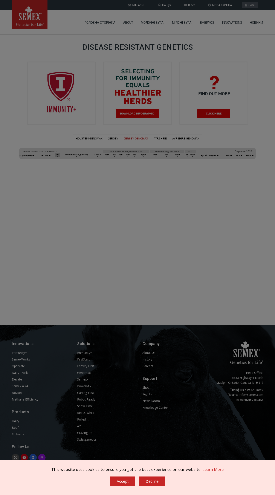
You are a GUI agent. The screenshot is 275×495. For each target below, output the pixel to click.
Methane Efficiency (25, 399)
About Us (148, 353)
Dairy (15, 421)
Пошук (166, 5)
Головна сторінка (99, 23)
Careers (147, 366)
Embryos (207, 23)
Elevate (17, 379)
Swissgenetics (86, 439)
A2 (79, 426)
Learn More (213, 469)
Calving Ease (86, 393)
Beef (15, 427)
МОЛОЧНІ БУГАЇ (152, 23)
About (128, 23)
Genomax (84, 373)
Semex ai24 (20, 386)
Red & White (86, 413)
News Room (151, 401)
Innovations (232, 23)
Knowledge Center (155, 407)
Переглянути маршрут (249, 400)
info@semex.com (251, 395)
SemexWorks (21, 359)
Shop (146, 387)
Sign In (147, 394)
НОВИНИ (256, 23)
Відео (191, 5)
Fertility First (85, 366)
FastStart (83, 359)
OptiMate (18, 366)
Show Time (85, 406)
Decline (152, 481)
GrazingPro (85, 433)
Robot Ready (86, 399)
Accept (122, 481)
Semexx (82, 379)
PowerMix (84, 386)
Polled (81, 419)
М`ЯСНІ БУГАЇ (182, 23)
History (147, 359)
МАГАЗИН (138, 5)
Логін (251, 5)
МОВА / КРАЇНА (221, 5)
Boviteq (17, 393)
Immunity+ (19, 353)
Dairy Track (20, 373)
